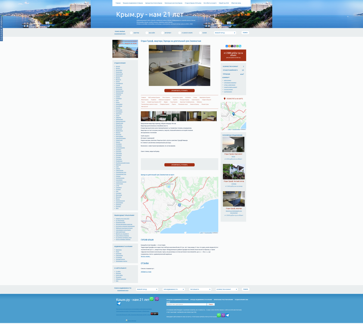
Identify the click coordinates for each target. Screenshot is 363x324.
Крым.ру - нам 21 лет (149, 14)
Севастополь (119, 170)
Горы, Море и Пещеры (122, 235)
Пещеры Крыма (164, 104)
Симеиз (118, 176)
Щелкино (118, 204)
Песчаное (119, 155)
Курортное (119, 109)
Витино (118, 77)
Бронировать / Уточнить (179, 165)
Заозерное (119, 89)
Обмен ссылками (121, 279)
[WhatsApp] (237, 46)
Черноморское (120, 200)
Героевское (119, 83)
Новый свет (119, 140)
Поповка (118, 157)
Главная (118, 3)
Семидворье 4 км (121, 172)
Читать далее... (145, 256)
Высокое (118, 79)
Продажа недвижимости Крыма (133, 3)
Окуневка (119, 144)
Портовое (119, 159)
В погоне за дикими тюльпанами (125, 226)
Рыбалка (199, 102)
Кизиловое (119, 104)
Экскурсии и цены (177, 97)
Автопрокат (144, 106)
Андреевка (119, 70)
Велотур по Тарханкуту (122, 233)
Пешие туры (205, 104)
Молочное (119, 128)
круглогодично (228, 89)
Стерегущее (119, 183)
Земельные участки (121, 261)
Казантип (118, 94)
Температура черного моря (149, 104)
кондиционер (228, 91)
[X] (232, 46)
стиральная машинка (230, 82)
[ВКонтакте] (227, 46)
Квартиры (119, 249)
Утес (117, 191)
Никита (118, 142)
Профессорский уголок (123, 162)
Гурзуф (118, 85)
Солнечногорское (121, 181)
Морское (118, 134)
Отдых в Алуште (206, 99)
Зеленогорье (119, 91)
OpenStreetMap (208, 232)
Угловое (118, 189)
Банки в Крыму (194, 104)
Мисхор (118, 132)
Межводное (119, 130)
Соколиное (119, 180)
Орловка (118, 149)
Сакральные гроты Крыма (123, 230)
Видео (166, 102)
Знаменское (119, 92)
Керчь (117, 102)
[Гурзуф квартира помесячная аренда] (179, 85)
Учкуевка (118, 193)
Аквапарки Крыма (205, 97)
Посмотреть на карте (234, 99)
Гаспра (118, 81)
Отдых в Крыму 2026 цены (193, 3)
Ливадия (118, 117)
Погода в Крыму (184, 99)
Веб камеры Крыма (154, 97)
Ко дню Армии (120, 220)
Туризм (175, 99)
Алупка (118, 68)
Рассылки (118, 277)
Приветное (119, 161)
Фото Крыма (166, 97)
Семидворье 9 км (121, 174)
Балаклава (119, 72)
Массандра (119, 125)
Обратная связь (236, 3)
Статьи (195, 97)
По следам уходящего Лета (123, 237)
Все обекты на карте (210, 3)
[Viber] (235, 46)
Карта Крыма (195, 99)
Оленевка (119, 145)
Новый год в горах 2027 (122, 218)
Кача (117, 100)
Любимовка (119, 119)
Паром (174, 104)
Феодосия (119, 195)
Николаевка (119, 136)
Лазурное (118, 113)
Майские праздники (164, 99)
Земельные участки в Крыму (173, 3)
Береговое (119, 75)
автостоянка (227, 80)
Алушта (118, 66)
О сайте (118, 271)
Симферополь (120, 178)
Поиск (245, 32)
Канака (118, 96)
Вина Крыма (144, 99)
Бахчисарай (119, 73)
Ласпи (117, 115)
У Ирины (233, 183)
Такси (143, 102)
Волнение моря (183, 104)
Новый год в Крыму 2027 (154, 102)
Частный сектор (120, 259)
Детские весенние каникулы (124, 224)
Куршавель (119, 111)
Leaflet (201, 232)
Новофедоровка (121, 138)
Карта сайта (119, 275)
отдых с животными (229, 84)
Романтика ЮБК (120, 222)
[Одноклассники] (229, 46)
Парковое (119, 153)
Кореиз (118, 108)
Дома (117, 251)
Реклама (118, 273)
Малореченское (120, 121)
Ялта (117, 208)
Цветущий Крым (120, 231)
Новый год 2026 (224, 3)
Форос (118, 198)
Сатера (118, 168)
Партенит (118, 151)
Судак (117, 185)
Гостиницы (119, 257)
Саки (117, 166)
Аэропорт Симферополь (187, 102)
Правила (153, 99)
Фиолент (118, 197)
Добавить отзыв (146, 272)
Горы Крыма (173, 102)
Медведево (119, 126)
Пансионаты (119, 255)
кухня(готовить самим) (230, 87)
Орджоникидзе (120, 147)
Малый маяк (119, 123)
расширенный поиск (119, 33)
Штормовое (119, 202)
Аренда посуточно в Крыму (153, 3)
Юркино (118, 206)
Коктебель (119, 106)
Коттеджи (118, 253)
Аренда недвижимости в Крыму (201, 299)
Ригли (233, 156)
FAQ (117, 281)
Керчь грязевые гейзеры (123, 239)
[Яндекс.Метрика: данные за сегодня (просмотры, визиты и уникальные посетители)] (131, 321)
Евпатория (119, 87)
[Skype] (240, 46)
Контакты (188, 97)
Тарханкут (119, 187)
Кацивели (119, 98)
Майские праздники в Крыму (124, 228)
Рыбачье (118, 164)
